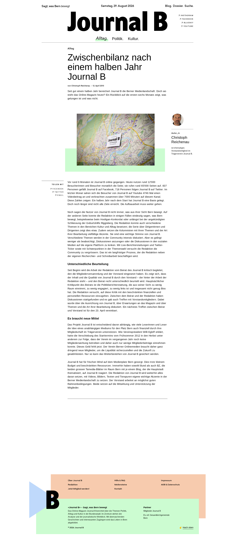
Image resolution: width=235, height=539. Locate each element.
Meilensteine (120, 485)
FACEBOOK (58, 189)
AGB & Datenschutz (170, 485)
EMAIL (60, 195)
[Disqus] (117, 434)
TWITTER (59, 192)
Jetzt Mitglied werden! (78, 489)
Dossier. (178, 6)
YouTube (188, 26)
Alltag (71, 49)
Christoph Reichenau (80, 86)
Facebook (187, 19)
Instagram (187, 15)
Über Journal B (75, 481)
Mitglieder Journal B (152, 511)
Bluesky (188, 23)
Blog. (168, 6)
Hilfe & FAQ (119, 481)
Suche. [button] (189, 6)
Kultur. (133, 38)
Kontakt (118, 489)
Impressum (166, 481)
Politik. (117, 38)
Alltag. (102, 39)
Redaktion (73, 485)
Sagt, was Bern (56, 6)
